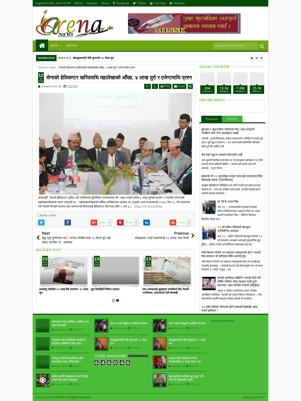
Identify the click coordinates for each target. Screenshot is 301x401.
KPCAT (260, 397)
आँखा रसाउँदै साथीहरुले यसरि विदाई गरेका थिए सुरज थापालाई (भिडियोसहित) (70, 379)
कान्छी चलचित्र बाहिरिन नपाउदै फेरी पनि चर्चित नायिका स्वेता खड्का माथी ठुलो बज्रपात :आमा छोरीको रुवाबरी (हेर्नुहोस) (239, 281)
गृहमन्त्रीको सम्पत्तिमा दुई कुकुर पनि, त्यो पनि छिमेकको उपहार (187, 378)
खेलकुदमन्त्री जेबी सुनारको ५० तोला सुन (93, 58)
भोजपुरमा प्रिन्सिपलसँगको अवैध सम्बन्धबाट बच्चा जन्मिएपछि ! (67, 359)
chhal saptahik (45, 397)
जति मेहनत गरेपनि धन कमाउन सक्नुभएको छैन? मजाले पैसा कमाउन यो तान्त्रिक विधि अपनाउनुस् (231, 254)
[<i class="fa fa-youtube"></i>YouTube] (256, 3)
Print (166, 86)
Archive (232, 119)
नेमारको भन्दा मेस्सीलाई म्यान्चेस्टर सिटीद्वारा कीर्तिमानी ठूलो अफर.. (69, 341)
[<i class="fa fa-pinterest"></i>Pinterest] (262, 3)
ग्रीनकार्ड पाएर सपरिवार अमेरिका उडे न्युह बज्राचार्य (70, 323)
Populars (211, 119)
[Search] (262, 46)
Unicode (71, 45)
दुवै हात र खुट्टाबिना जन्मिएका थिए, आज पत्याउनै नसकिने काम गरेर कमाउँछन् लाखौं (228, 131)
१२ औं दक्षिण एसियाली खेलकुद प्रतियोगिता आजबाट (233, 229)
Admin (79, 3)
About (105, 3)
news (52, 215)
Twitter (141, 3)
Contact (92, 3)
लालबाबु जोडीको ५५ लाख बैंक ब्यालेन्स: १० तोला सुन (63, 290)
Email (181, 86)
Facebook (122, 3)
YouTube (160, 3)
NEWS (54, 45)
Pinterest (179, 3)
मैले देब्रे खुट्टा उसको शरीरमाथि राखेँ (221, 155)
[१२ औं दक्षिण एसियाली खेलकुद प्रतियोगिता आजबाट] (209, 232)
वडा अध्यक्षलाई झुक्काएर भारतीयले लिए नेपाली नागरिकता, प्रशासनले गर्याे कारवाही (166, 290)
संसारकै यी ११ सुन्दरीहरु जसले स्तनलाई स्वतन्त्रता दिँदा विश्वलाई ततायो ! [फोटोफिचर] (231, 178)
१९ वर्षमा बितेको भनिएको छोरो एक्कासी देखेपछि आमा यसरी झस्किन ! (229, 308)
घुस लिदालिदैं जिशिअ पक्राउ (105, 289)
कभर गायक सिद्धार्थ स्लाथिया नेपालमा (128, 323)
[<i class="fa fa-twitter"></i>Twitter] (249, 3)
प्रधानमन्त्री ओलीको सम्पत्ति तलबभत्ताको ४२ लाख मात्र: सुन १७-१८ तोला (185, 361)
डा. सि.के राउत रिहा (227, 201)
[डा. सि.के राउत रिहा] (209, 207)
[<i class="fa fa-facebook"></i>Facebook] (243, 3)
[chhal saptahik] (42, 45)
